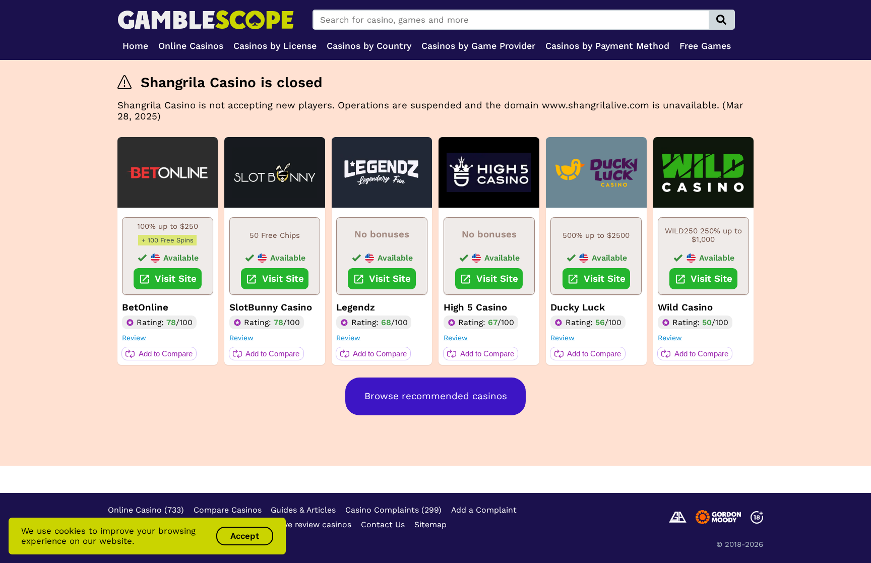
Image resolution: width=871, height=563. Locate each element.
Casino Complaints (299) (393, 510)
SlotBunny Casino (270, 307)
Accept (244, 536)
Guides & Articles (303, 510)
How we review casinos (306, 524)
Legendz (355, 307)
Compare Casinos (228, 510)
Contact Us (383, 524)
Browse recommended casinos (435, 396)
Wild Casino (685, 307)
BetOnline (145, 307)
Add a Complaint (484, 510)
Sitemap (430, 524)
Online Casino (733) (146, 510)
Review (134, 338)
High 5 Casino (475, 307)
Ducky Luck (577, 307)
